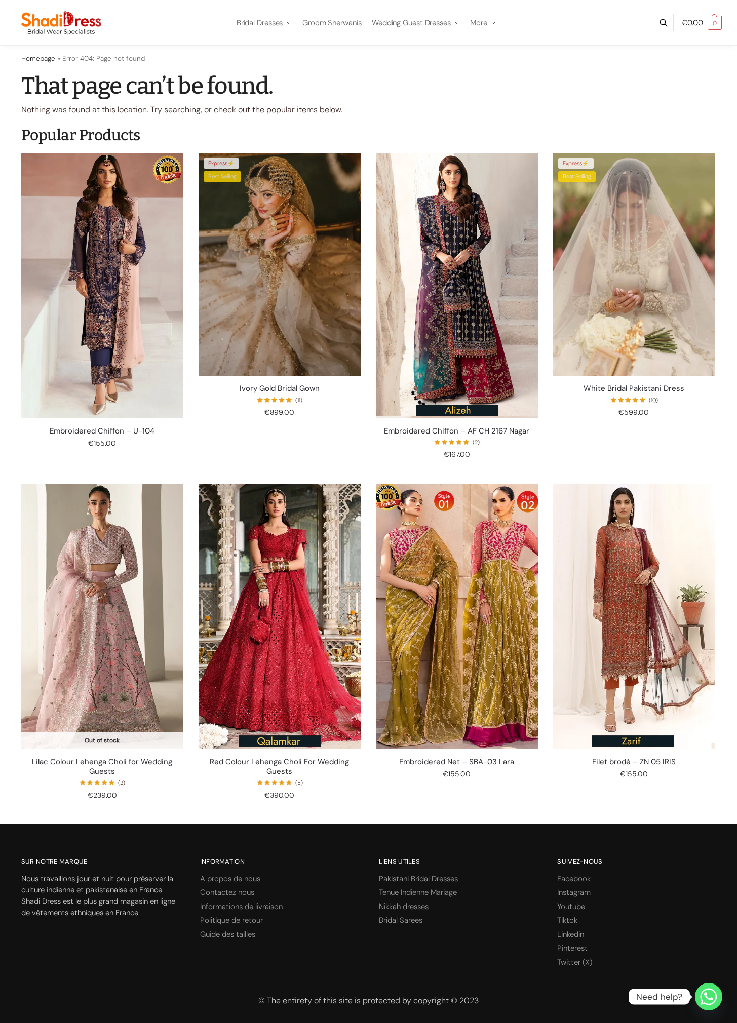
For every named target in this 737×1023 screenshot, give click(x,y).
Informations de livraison (241, 906)
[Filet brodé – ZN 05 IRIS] (634, 616)
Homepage (38, 58)
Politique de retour (231, 920)
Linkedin (570, 934)
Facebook (574, 879)
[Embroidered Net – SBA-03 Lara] (457, 616)
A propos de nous (230, 879)
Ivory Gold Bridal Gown (280, 389)
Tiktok (567, 920)
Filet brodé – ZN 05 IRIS (634, 762)
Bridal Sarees (400, 920)
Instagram (574, 892)
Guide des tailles (227, 934)
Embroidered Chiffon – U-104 (102, 431)
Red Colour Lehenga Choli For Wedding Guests (279, 767)
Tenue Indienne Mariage (418, 892)
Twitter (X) (574, 962)
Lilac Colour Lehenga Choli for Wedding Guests (102, 767)
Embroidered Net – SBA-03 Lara (456, 762)
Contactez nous (227, 892)
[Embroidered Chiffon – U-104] (102, 285)
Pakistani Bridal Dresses (418, 879)
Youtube (571, 906)
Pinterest (572, 948)
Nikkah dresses (404, 906)
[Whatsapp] (708, 996)
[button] (702, 23)
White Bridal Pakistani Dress (634, 389)
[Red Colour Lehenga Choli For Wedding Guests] (280, 616)
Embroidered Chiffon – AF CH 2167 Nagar (456, 431)
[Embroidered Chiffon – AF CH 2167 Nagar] (457, 285)
